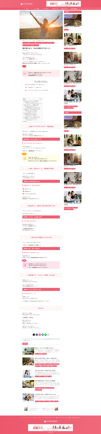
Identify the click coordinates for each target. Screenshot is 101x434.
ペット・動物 (36, 8)
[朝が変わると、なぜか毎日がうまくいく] (42, 335)
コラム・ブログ (26, 338)
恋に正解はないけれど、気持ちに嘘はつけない (72, 83)
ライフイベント (32, 338)
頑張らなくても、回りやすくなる (31, 118)
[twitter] (34, 335)
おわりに (25, 121)
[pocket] (40, 335)
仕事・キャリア (55, 8)
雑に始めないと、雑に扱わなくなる (33, 115)
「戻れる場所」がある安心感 (31, 111)
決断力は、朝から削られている (31, 106)
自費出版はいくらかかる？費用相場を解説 (71, 26)
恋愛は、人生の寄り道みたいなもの (70, 45)
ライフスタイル (46, 8)
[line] (45, 335)
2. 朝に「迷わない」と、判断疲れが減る (31, 105)
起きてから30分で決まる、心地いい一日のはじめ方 (46, 358)
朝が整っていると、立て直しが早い (32, 110)
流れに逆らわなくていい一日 (31, 119)
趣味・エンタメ (77, 417)
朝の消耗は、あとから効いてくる (31, 102)
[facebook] (37, 335)
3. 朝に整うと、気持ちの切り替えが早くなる (32, 109)
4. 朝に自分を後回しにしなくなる (30, 113)
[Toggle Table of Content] (40, 99)
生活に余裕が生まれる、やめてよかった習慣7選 (45, 381)
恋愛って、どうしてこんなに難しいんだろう (44, 348)
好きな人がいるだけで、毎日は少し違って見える (45, 370)
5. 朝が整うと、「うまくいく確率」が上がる (32, 117)
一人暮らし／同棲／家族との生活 (46, 338)
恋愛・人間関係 (74, 8)
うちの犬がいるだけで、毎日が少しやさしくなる (45, 394)
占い (63, 417)
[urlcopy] (48, 335)
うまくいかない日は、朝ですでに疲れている (34, 103)
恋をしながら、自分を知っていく (70, 64)
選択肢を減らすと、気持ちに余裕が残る (33, 107)
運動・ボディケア (27, 340)
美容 (73, 417)
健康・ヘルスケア (64, 8)
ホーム (27, 8)
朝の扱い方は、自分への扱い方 (31, 114)
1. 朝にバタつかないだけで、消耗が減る (31, 101)
